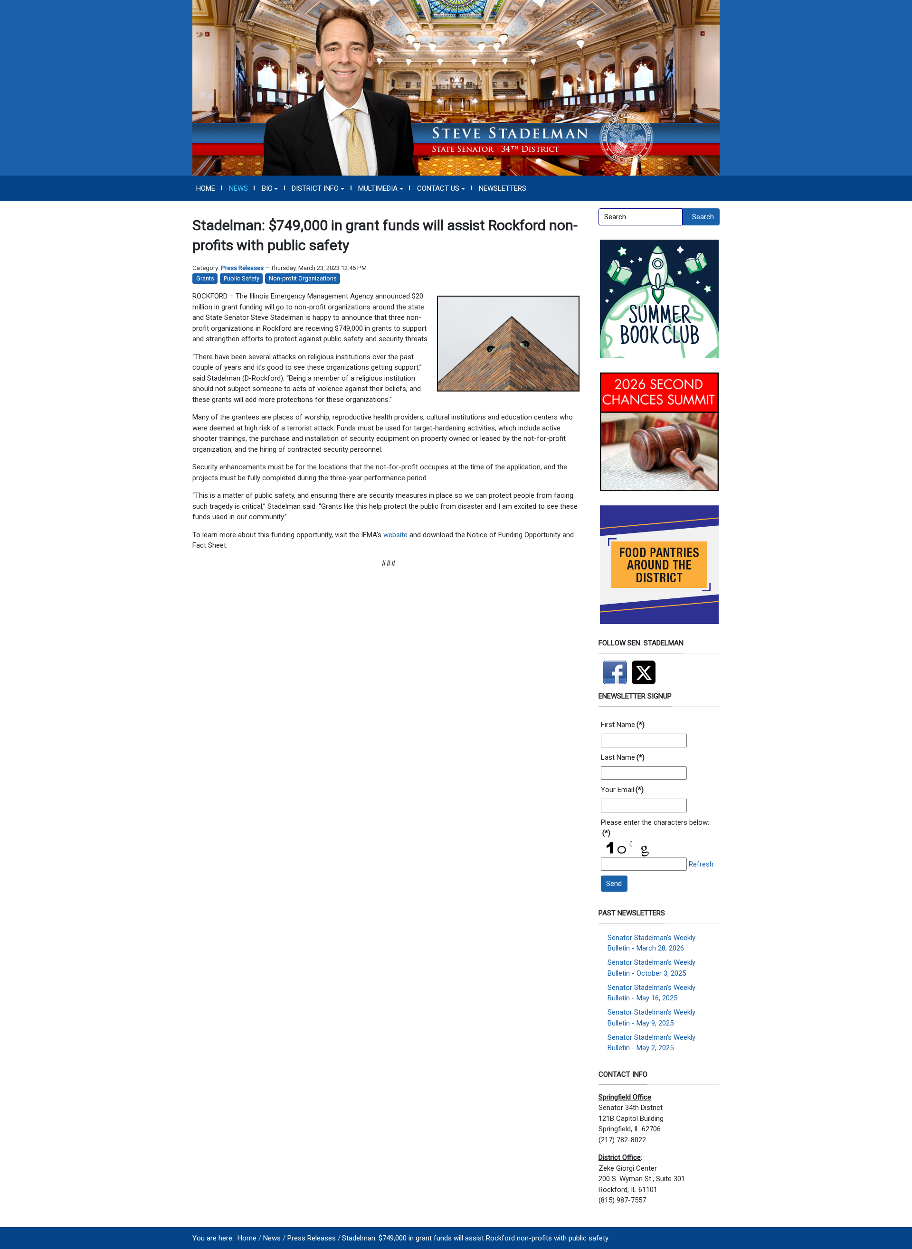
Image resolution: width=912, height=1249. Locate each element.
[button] (270, 188)
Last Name (623, 757)
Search (703, 217)
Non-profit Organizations (303, 278)
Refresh (701, 864)
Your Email (622, 789)
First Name (623, 724)
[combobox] (640, 216)
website (395, 535)
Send (614, 883)
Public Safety (241, 278)
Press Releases (242, 267)
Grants (205, 278)
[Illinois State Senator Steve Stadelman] (456, 87)
